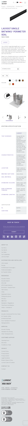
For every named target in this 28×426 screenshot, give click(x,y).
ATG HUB (3, 283)
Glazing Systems (5, 323)
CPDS (2, 292)
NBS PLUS (3, 300)
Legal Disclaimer (5, 358)
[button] (10, 80)
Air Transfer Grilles (6, 272)
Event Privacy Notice (19, 398)
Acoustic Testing (5, 329)
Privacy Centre (5, 355)
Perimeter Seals (19, 6)
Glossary (3, 298)
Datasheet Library (6, 294)
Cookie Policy (5, 351)
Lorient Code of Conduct (8, 362)
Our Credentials (5, 254)
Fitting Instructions (6, 296)
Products (3, 6)
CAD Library (4, 289)
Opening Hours (5, 340)
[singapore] (21, 2)
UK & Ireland (4, 263)
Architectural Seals (11, 6)
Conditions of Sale (6, 344)
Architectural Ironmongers (8, 267)
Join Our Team (5, 256)
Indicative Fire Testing (6, 331)
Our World (4, 250)
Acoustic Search (5, 280)
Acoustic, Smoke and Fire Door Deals (11, 314)
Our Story (3, 247)
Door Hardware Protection (8, 320)
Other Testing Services (7, 333)
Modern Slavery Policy (7, 360)
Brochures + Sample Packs (8, 287)
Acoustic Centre (5, 278)
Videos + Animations (6, 307)
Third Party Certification (7, 305)
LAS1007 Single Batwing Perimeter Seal (9, 8)
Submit (14, 231)
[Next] (25, 117)
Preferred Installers (6, 269)
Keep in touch (14, 222)
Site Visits (4, 342)
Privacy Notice (5, 353)
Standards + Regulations (7, 303)
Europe (3, 265)
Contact (3, 369)
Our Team (3, 252)
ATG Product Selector (7, 285)
